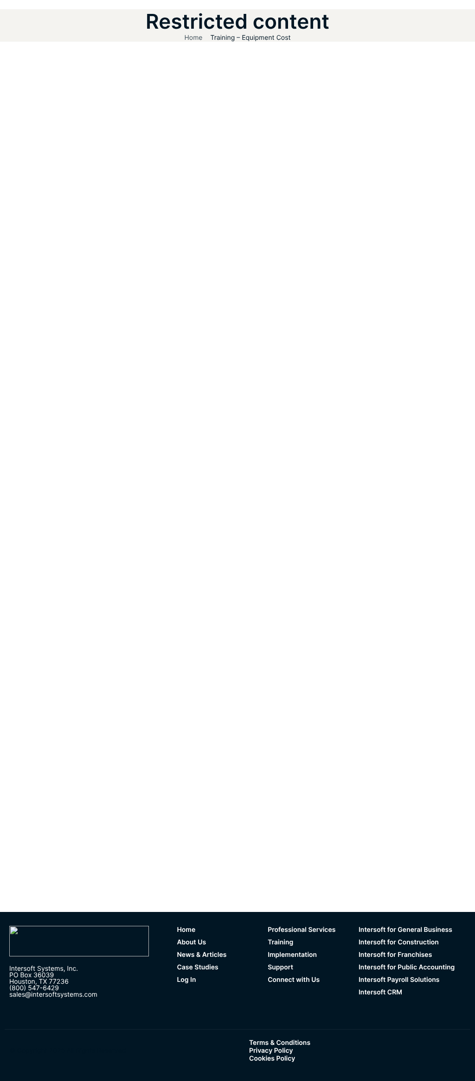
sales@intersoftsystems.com (53, 995)
